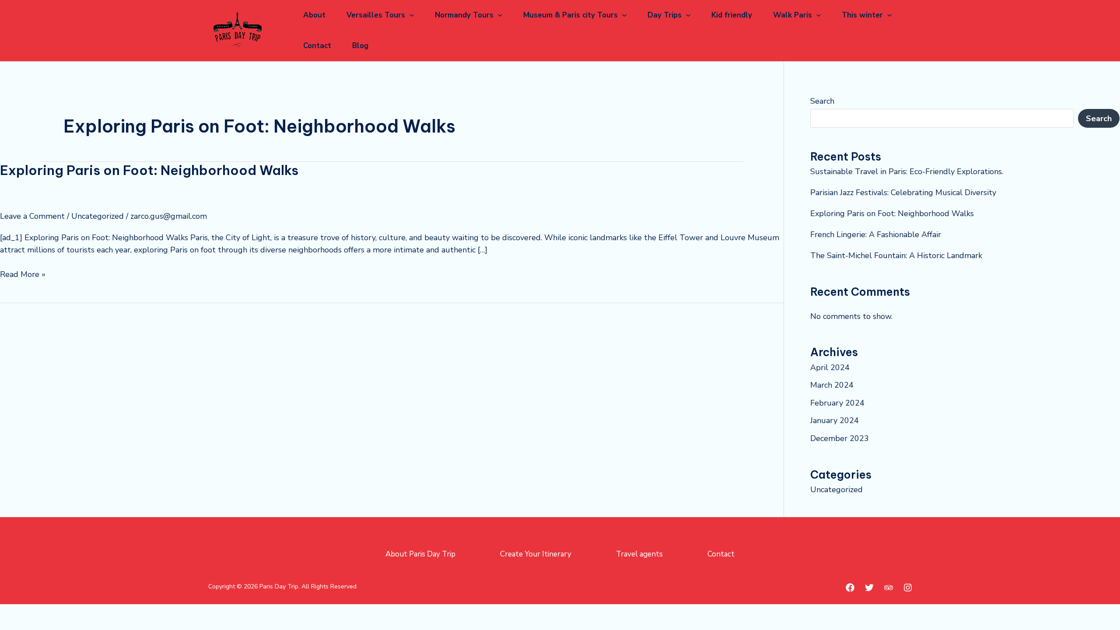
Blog (360, 46)
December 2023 (839, 438)
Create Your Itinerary (535, 554)
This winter (862, 15)
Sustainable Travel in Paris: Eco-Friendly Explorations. (906, 171)
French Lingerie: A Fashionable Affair (875, 234)
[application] (409, 15)
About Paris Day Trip (420, 554)
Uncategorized (97, 216)
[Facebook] (850, 587)
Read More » (23, 274)
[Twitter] (869, 587)
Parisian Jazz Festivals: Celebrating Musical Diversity (903, 192)
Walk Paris (792, 15)
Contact (317, 46)
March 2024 (832, 385)
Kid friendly (731, 15)
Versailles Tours (375, 15)
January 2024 (834, 420)
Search (822, 101)
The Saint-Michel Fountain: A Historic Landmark (896, 255)
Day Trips (665, 15)
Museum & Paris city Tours (570, 15)
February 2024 (837, 403)
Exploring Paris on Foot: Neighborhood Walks (149, 170)
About (314, 15)
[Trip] (888, 587)
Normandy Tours (464, 15)
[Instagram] (907, 587)
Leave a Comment (32, 216)
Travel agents (639, 554)
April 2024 (830, 367)
